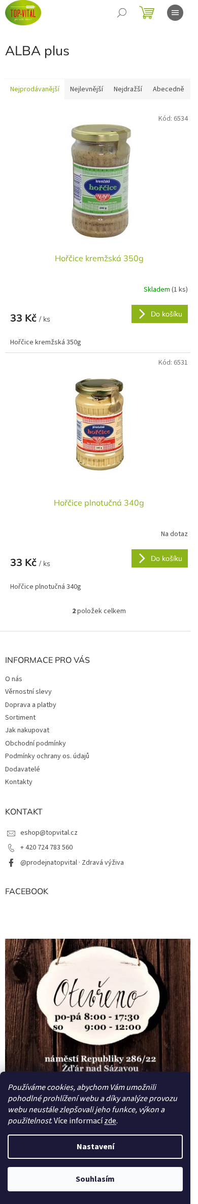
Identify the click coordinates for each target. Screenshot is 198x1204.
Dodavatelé (22, 769)
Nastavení (95, 1146)
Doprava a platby (30, 705)
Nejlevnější (86, 89)
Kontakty (18, 782)
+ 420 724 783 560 (46, 847)
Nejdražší (128, 89)
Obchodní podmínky (35, 743)
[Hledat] (122, 13)
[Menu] (175, 13)
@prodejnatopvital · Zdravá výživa (72, 863)
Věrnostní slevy (28, 692)
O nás (13, 679)
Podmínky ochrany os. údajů (47, 756)
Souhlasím (95, 1179)
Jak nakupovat (27, 730)
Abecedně (168, 89)
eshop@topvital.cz (49, 833)
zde (110, 1120)
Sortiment (20, 718)
